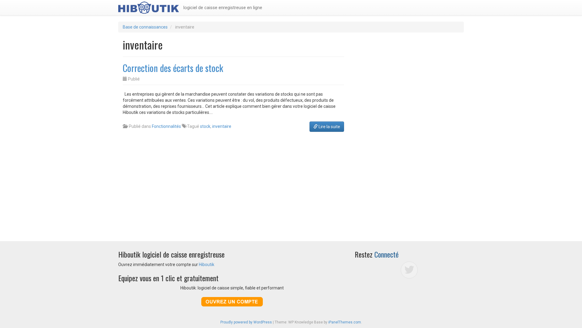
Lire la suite (329, 126)
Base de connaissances (145, 27)
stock (205, 126)
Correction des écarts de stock (173, 68)
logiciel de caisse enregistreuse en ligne (222, 7)
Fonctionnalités (166, 126)
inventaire (221, 126)
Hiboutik (206, 264)
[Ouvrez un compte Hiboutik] (232, 301)
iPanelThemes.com (344, 322)
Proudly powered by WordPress (246, 322)
